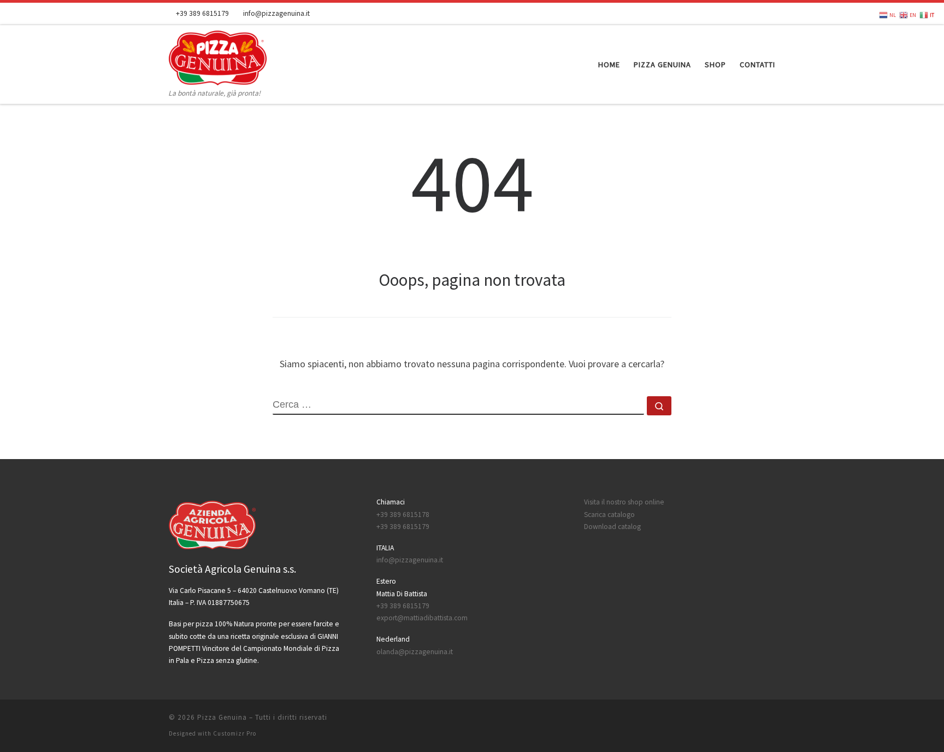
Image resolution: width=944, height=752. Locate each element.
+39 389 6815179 (402, 526)
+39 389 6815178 (402, 514)
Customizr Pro (234, 733)
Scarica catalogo (609, 514)
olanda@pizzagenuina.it (414, 651)
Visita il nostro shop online (624, 502)
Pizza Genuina (222, 717)
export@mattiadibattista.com (422, 617)
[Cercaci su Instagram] (772, 13)
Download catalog (612, 526)
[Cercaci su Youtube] (756, 13)
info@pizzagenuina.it (409, 560)
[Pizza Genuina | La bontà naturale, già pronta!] (218, 56)
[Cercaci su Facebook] (741, 13)
